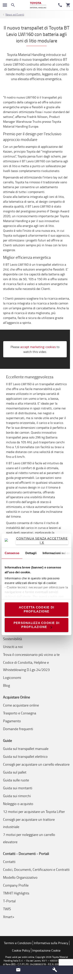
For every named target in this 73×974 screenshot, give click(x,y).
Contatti (9, 861)
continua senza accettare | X (42, 540)
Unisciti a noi (13, 646)
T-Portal (9, 901)
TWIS (7, 908)
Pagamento (12, 720)
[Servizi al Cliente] (60, 5)
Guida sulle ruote (16, 780)
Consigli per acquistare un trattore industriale (29, 823)
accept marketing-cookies (38, 347)
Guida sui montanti (17, 787)
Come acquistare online (21, 705)
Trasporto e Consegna (19, 713)
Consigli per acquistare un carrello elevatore (36, 764)
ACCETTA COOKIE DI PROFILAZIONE (36, 609)
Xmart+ (8, 916)
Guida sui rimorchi (17, 795)
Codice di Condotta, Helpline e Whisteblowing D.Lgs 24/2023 (26, 666)
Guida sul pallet (14, 772)
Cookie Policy (21, 950)
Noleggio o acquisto (18, 803)
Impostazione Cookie (46, 950)
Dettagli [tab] (30, 553)
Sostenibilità (12, 638)
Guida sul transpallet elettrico (25, 756)
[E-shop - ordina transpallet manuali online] (38, 5)
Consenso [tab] (12, 553)
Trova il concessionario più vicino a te (31, 654)
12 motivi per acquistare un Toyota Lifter (34, 811)
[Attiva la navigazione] (5, 5)
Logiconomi (12, 677)
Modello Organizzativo (20, 877)
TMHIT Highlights (16, 893)
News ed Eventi (14, 14)
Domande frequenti (18, 728)
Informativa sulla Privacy (51, 943)
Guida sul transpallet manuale (25, 748)
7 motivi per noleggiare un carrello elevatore (29, 838)
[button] (18, 970)
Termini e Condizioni (18, 943)
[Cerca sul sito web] (13, 5)
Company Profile (16, 885)
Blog (6, 685)
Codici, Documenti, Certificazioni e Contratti (36, 869)
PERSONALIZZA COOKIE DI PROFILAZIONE (37, 625)
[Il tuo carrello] (68, 5)
